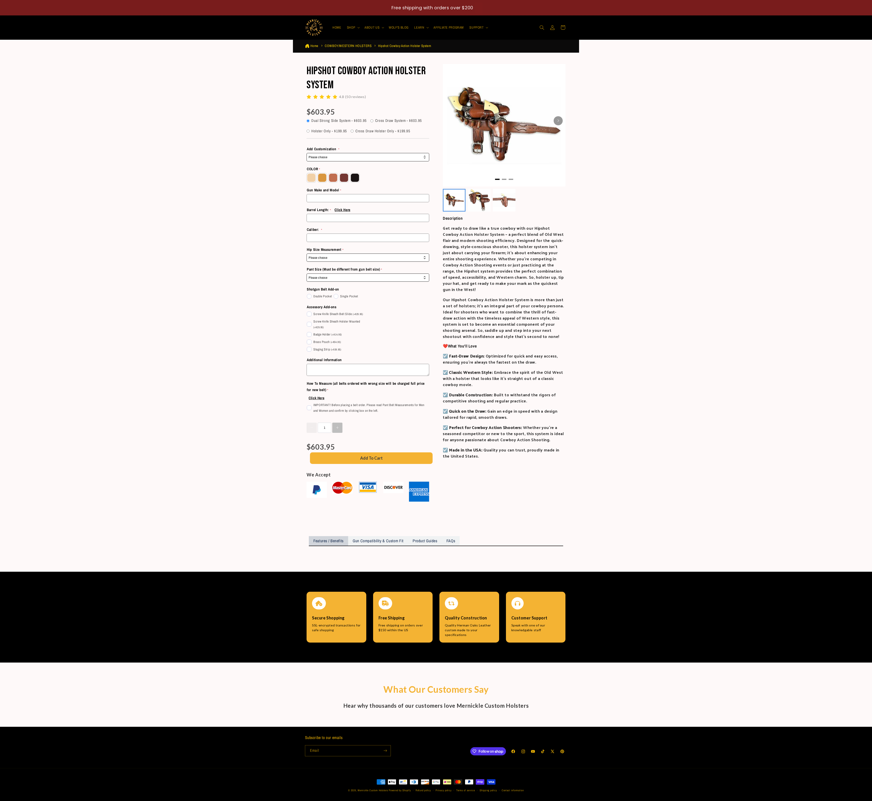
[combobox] (368, 157)
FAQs (450, 541)
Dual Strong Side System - (339, 120)
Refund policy (423, 790)
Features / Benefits (328, 541)
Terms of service (465, 790)
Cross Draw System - (398, 120)
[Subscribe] (385, 750)
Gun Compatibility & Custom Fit (378, 541)
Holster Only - (329, 130)
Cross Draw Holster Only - (382, 130)
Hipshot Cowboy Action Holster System (404, 45)
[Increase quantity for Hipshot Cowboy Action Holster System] (337, 428)
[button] (353, 27)
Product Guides (425, 541)
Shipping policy (488, 790)
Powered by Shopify (400, 790)
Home (314, 45)
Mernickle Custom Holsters (373, 790)
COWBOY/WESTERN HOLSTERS (348, 45)
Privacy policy (443, 790)
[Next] (558, 120)
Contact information (513, 790)
